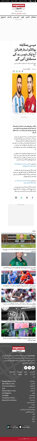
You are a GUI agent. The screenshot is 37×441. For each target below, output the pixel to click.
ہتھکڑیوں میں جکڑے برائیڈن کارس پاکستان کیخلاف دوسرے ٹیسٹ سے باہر (19, 305)
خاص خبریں (16, 17)
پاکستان (9, 17)
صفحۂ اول (33, 17)
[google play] (12, 427)
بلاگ (33, 414)
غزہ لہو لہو (32, 386)
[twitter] (27, 197)
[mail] (16, 197)
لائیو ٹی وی (19, 13)
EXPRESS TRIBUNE (5, 1)
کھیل (22, 17)
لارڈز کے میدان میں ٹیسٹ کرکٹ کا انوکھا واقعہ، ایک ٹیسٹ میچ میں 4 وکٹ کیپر (19, 250)
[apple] (24, 427)
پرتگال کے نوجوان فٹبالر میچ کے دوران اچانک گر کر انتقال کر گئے (21, 322)
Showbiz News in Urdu (9, 381)
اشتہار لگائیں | (14, 13)
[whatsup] (21, 197)
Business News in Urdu (9, 391)
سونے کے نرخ (32, 407)
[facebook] (32, 197)
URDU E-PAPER (14, 1)
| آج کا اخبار (23, 13)
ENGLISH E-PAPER (23, 1)
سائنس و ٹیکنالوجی (30, 412)
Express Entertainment (9, 400)
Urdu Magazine (6, 393)
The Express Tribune (8, 398)
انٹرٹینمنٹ (32, 395)
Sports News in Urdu (8, 384)
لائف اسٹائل (32, 398)
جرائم (33, 421)
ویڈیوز (33, 419)
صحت (33, 405)
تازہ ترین (27, 17)
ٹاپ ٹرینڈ (32, 400)
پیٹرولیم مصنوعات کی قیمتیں (27, 410)
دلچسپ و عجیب (31, 402)
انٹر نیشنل (32, 391)
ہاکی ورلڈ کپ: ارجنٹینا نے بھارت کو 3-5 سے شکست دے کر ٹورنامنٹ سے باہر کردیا (19, 287)
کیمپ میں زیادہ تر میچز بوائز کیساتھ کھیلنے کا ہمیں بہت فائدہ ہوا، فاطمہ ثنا (19, 269)
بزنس (33, 417)
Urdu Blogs (5, 395)
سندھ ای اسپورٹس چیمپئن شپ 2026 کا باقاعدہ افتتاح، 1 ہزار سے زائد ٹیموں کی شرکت (19, 339)
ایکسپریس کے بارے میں (32, 374)
